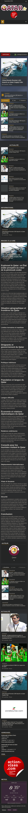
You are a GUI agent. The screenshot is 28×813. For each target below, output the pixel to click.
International (7, 93)
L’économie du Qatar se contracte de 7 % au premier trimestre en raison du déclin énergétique (17, 189)
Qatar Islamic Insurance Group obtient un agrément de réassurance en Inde (17, 179)
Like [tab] (15, 100)
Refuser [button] (9, 809)
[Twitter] (14, 560)
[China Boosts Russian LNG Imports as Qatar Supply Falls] (14, 67)
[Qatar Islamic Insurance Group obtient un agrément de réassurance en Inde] (4, 178)
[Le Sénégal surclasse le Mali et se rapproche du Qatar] (4, 114)
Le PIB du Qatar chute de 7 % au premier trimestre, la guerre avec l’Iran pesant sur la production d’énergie (13, 724)
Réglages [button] (4, 810)
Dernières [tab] (6, 100)
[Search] (26, 21)
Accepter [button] (15, 809)
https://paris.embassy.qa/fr (7, 742)
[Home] (2, 22)
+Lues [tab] (13, 567)
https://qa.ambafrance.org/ (7, 751)
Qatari (11, 84)
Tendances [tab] (23, 100)
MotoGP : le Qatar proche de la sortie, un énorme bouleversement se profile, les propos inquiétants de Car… (14, 637)
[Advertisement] (14, 38)
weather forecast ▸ (14, 803)
